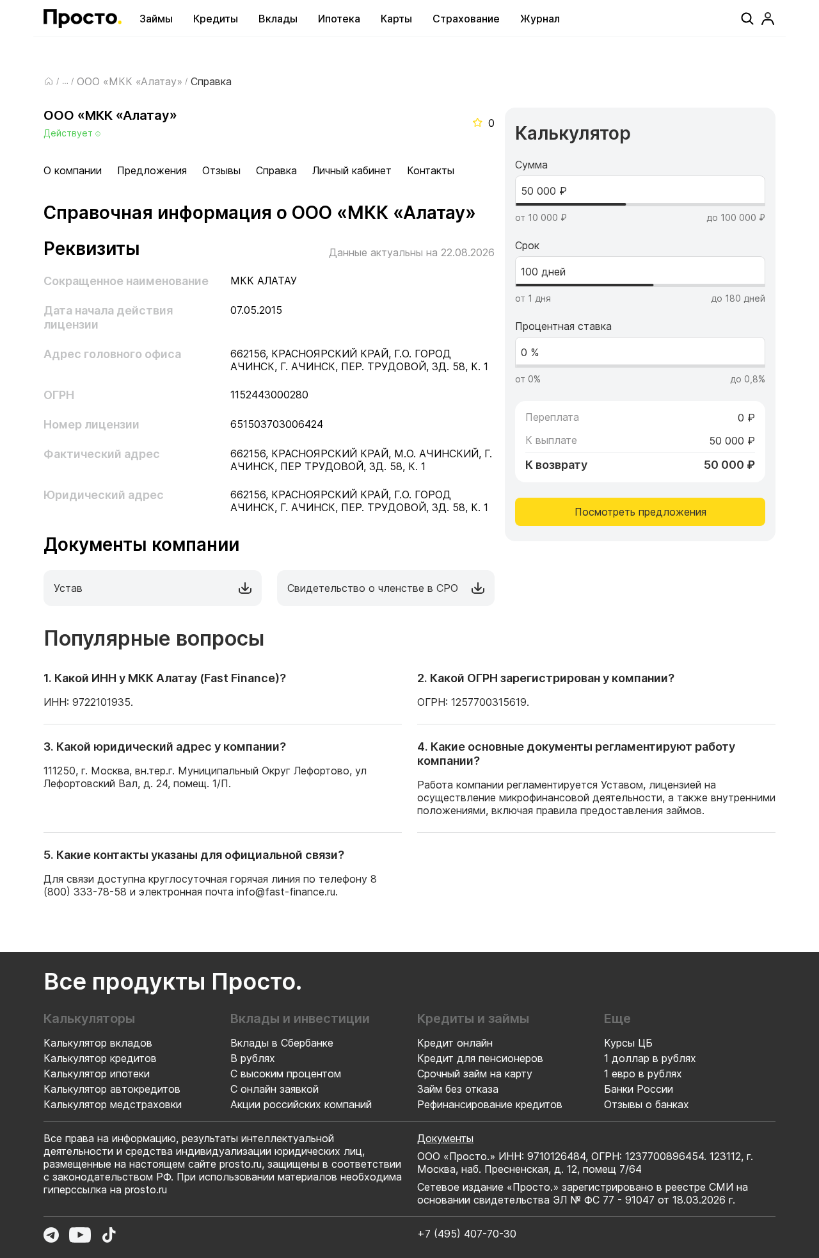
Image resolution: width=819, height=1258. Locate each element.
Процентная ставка (563, 326)
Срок (527, 245)
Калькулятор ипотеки (97, 1073)
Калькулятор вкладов (98, 1042)
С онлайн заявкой (274, 1088)
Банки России (638, 1088)
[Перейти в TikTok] (108, 1235)
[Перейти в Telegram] (51, 1235)
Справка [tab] (276, 170)
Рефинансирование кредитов (489, 1104)
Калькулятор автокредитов (112, 1088)
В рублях (252, 1058)
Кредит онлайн (455, 1042)
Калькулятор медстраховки (113, 1104)
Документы (445, 1138)
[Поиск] (747, 18)
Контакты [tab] (430, 170)
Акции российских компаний (301, 1104)
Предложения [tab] (152, 170)
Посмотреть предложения (640, 511)
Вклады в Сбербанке (281, 1042)
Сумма (531, 164)
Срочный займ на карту (474, 1073)
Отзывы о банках (646, 1104)
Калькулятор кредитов (100, 1058)
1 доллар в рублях (650, 1058)
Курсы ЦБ (628, 1042)
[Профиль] (767, 18)
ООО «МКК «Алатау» (129, 81)
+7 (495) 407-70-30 (466, 1233)
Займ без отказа (457, 1088)
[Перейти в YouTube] (80, 1235)
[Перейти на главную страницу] (83, 18)
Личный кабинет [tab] (352, 170)
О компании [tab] (73, 170)
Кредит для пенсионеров (480, 1058)
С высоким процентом (285, 1073)
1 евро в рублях (643, 1073)
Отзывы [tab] (221, 170)
